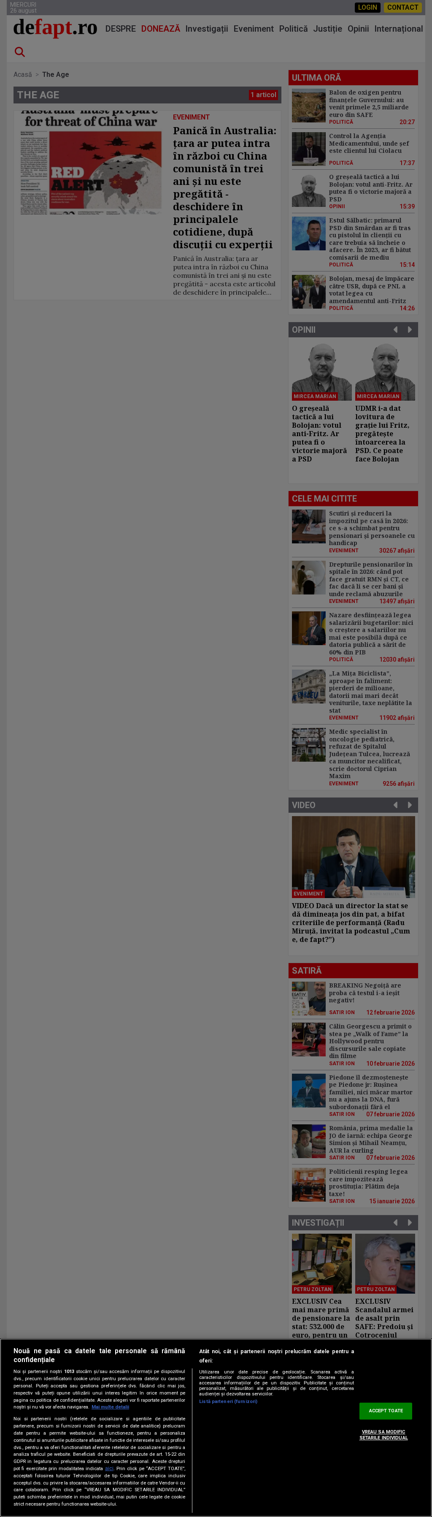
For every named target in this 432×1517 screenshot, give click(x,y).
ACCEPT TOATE (386, 1411)
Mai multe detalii (110, 1407)
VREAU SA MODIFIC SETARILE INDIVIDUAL (383, 1434)
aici (109, 1468)
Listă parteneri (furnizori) (228, 1401)
